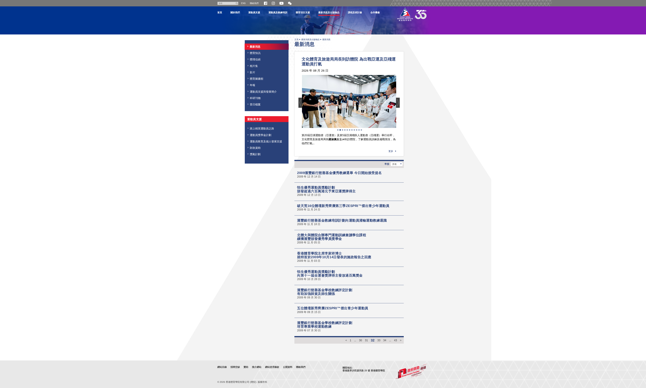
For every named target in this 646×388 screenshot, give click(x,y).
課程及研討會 (355, 12)
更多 (390, 151)
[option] (349, 101)
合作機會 (375, 12)
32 (372, 340)
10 (359, 130)
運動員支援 (254, 12)
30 (360, 340)
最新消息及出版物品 (328, 12)
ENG (243, 3)
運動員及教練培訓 (277, 12)
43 (395, 340)
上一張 (300, 103)
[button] (290, 3)
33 (378, 340)
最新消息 (326, 39)
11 (361, 130)
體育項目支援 (303, 12)
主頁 (296, 39)
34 (384, 340)
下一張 (398, 103)
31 (366, 340)
